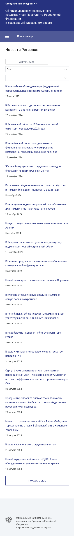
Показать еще (37, 480)
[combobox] (37, 69)
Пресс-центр (25, 36)
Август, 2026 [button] (26, 61)
